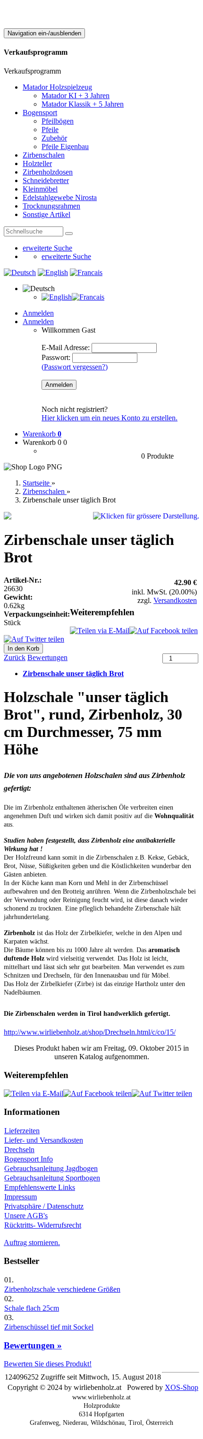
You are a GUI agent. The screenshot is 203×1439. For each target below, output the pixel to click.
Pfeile (50, 129)
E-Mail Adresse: (66, 347)
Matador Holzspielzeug (57, 87)
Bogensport (40, 113)
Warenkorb (42, 434)
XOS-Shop (181, 1387)
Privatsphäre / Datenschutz (44, 1206)
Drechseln (19, 1150)
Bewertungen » (33, 1345)
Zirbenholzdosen (48, 172)
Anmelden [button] (38, 322)
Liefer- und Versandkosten (43, 1140)
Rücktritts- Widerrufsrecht (42, 1225)
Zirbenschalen (44, 155)
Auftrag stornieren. (32, 1242)
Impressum (20, 1197)
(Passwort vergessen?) (75, 367)
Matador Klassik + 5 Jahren (83, 104)
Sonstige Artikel (46, 214)
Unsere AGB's (26, 1216)
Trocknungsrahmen (51, 206)
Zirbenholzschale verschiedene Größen (62, 1289)
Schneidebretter (46, 180)
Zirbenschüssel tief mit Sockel (48, 1327)
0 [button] (65, 442)
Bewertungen (47, 657)
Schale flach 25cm (31, 1308)
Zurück (14, 657)
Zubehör (54, 138)
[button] (39, 288)
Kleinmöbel (40, 189)
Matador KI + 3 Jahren (76, 96)
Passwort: (56, 357)
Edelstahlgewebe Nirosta (60, 197)
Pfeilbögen (58, 121)
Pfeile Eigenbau (65, 146)
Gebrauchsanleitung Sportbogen (52, 1178)
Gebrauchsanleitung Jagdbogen (51, 1168)
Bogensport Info (28, 1159)
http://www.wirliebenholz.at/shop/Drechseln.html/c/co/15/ (90, 1032)
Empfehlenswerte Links (39, 1187)
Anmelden (38, 313)
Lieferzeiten (22, 1131)
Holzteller (37, 163)
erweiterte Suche (47, 248)
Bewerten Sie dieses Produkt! (48, 1364)
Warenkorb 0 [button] (42, 442)
